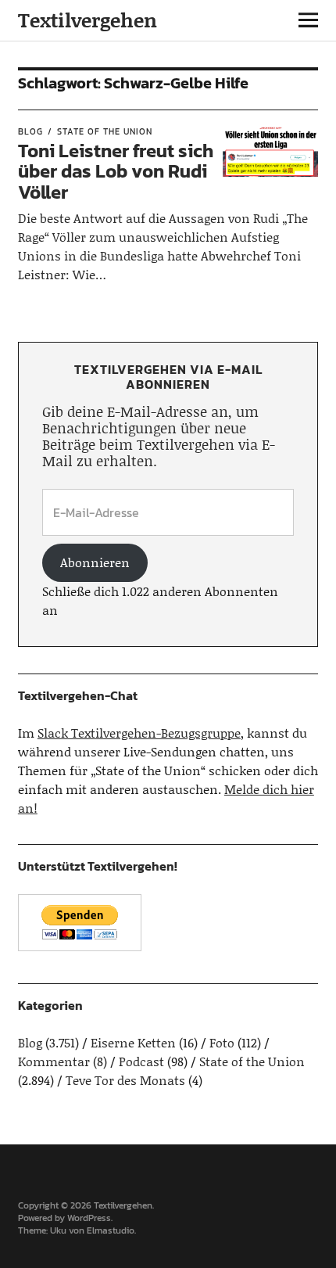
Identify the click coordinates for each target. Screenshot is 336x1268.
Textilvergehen (87, 20)
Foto (221, 1042)
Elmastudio (110, 1230)
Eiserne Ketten (133, 1042)
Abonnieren (95, 562)
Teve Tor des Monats (125, 1080)
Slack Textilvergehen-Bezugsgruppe (139, 733)
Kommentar (54, 1061)
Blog (30, 131)
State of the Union (104, 131)
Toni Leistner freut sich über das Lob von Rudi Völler (115, 171)
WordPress (89, 1218)
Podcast (141, 1061)
